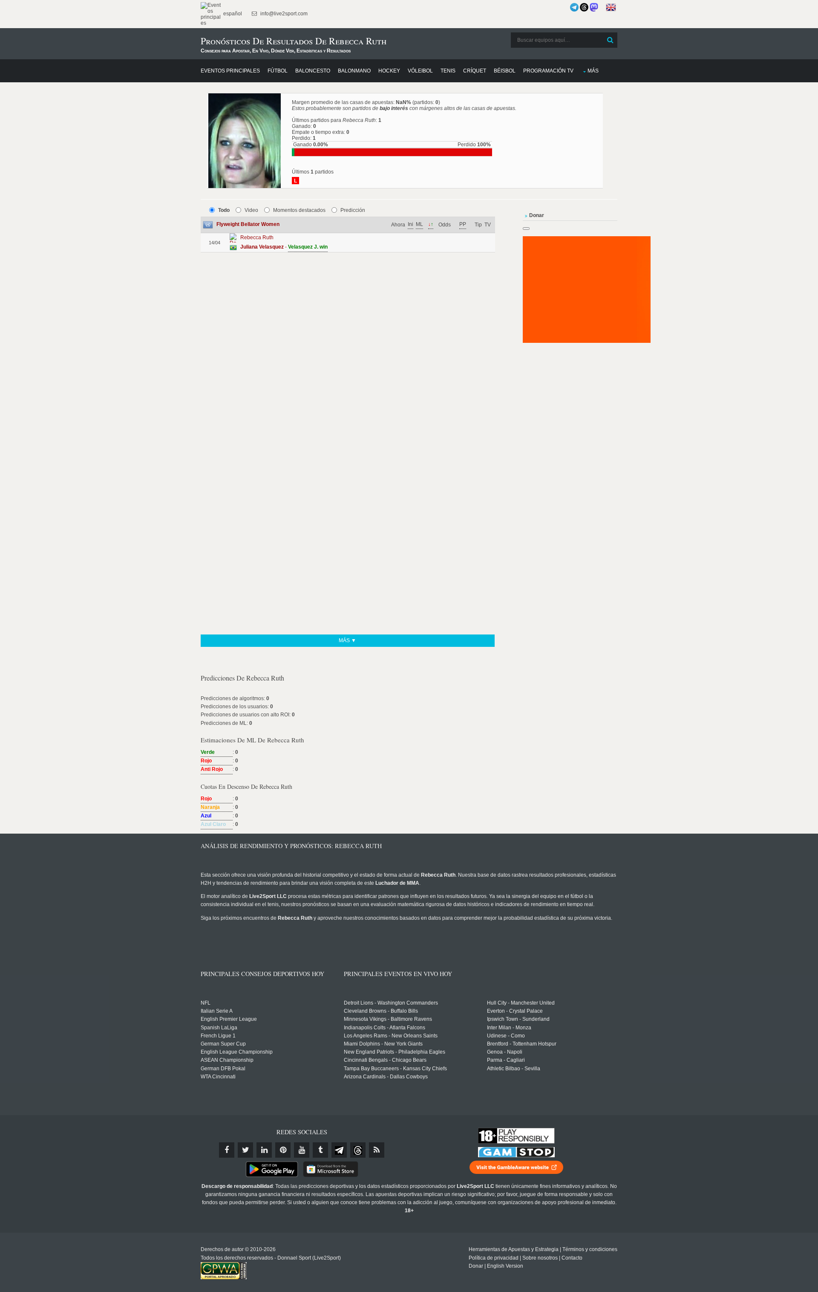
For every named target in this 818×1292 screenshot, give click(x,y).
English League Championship (237, 1052)
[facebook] (226, 1150)
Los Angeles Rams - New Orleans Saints (391, 1036)
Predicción (352, 210)
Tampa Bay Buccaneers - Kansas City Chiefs (395, 1069)
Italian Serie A (217, 1011)
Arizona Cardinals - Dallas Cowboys (386, 1077)
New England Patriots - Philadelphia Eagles (394, 1052)
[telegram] (339, 1150)
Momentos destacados (299, 210)
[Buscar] (610, 40)
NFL (205, 1003)
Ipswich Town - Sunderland (518, 1019)
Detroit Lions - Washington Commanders (391, 1003)
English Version (505, 1266)
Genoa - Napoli (504, 1052)
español (232, 14)
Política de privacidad (493, 1258)
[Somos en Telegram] (574, 7)
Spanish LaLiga (219, 1028)
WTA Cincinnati (218, 1077)
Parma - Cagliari (506, 1060)
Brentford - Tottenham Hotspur (521, 1044)
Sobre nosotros (540, 1258)
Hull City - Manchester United (521, 1003)
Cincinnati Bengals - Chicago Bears (385, 1060)
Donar (476, 1266)
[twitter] (245, 1150)
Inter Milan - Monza (509, 1028)
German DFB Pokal (223, 1069)
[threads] (358, 1150)
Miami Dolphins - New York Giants (383, 1044)
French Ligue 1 (218, 1036)
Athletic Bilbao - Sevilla (513, 1069)
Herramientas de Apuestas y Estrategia (514, 1249)
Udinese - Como (506, 1036)
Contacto (572, 1258)
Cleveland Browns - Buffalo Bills (381, 1011)
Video (251, 210)
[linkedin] (264, 1150)
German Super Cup (223, 1044)
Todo (224, 210)
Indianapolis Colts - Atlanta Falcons (384, 1028)
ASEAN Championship (227, 1060)
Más (593, 71)
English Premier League (229, 1019)
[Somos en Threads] (584, 7)
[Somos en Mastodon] (594, 7)
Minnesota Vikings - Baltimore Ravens (388, 1019)
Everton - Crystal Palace (515, 1011)
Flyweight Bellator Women (247, 224)
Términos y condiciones (589, 1249)
